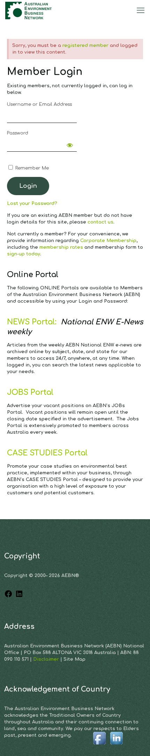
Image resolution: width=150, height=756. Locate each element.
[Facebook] (8, 596)
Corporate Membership (108, 240)
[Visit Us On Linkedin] (116, 745)
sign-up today (23, 254)
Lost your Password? (32, 203)
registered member (85, 45)
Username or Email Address (39, 104)
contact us (100, 222)
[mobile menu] (141, 10)
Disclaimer (46, 659)
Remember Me (31, 168)
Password (17, 133)
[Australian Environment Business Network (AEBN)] (29, 10)
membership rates (61, 247)
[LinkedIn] (19, 596)
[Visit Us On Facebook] (99, 745)
